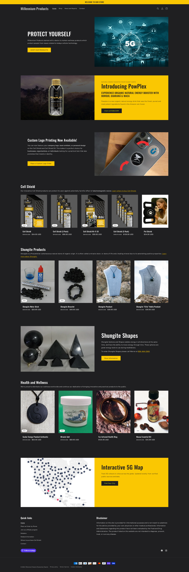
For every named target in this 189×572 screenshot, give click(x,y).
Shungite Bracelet (67, 307)
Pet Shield (148, 231)
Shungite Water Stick (31, 307)
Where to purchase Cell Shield (31, 540)
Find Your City (109, 483)
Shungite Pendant (105, 307)
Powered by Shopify (42, 567)
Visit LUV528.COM (111, 111)
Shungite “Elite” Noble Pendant (148, 307)
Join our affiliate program (29, 530)
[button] (158, 8)
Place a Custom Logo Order (41, 163)
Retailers (24, 533)
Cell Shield (27, 231)
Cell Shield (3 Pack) (60, 231)
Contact (23, 544)
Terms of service (64, 567)
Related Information (27, 537)
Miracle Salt (65, 437)
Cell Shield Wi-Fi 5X (91, 231)
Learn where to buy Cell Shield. (124, 191)
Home (23, 523)
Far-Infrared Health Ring (107, 437)
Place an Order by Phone (29, 526)
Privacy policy (54, 567)
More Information (111, 358)
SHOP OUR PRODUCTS (39, 50)
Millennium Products (31, 567)
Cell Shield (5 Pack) (121, 231)
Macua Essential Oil (143, 437)
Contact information (76, 567)
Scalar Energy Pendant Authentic (35, 437)
